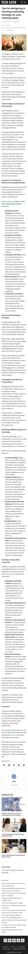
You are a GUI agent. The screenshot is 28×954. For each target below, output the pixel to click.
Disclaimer (22, 946)
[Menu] (22, 2)
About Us (5, 946)
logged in (13, 870)
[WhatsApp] (23, 765)
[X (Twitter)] (9, 765)
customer (13, 735)
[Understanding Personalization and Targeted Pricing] (14, 825)
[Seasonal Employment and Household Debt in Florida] (14, 846)
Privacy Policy (7, 949)
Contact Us (13, 946)
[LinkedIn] (19, 765)
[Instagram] (14, 940)
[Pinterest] (14, 765)
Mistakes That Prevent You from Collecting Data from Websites (11, 814)
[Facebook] (4, 765)
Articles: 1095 (14, 785)
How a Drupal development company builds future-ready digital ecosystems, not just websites (14, 905)
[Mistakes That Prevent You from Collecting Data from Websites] (14, 804)
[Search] (25, 2)
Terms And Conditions (19, 949)
